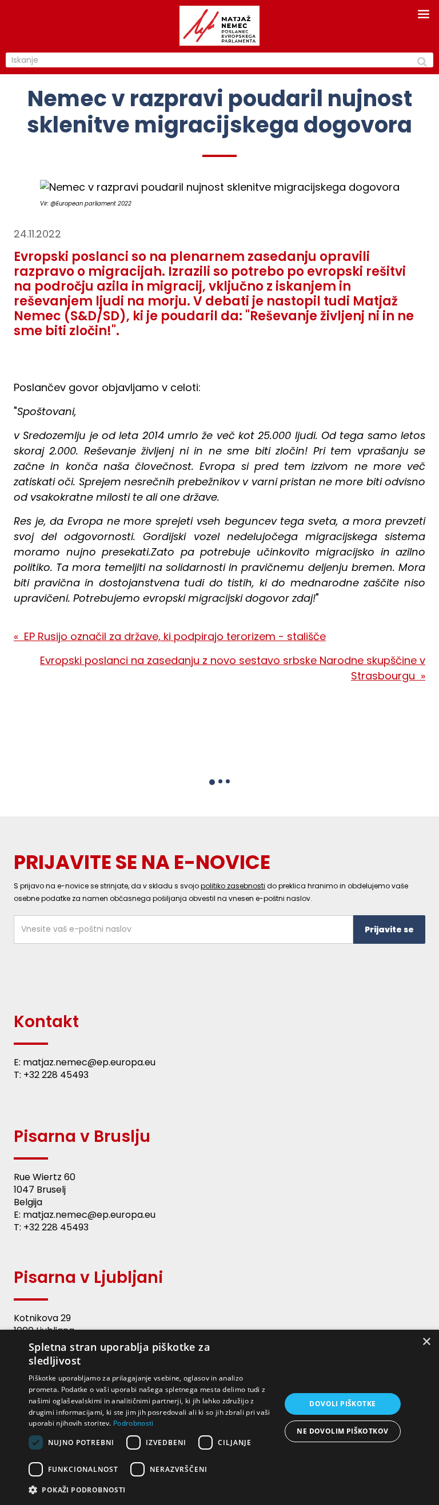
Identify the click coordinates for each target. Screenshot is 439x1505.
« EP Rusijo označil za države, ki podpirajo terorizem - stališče (170, 636)
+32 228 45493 (56, 1074)
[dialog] (219, 1417)
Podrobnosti (133, 1423)
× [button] (426, 1342)
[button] (212, 782)
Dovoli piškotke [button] (342, 1404)
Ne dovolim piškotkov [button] (342, 1431)
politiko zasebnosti (233, 886)
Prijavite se (389, 929)
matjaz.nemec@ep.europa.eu (89, 1062)
